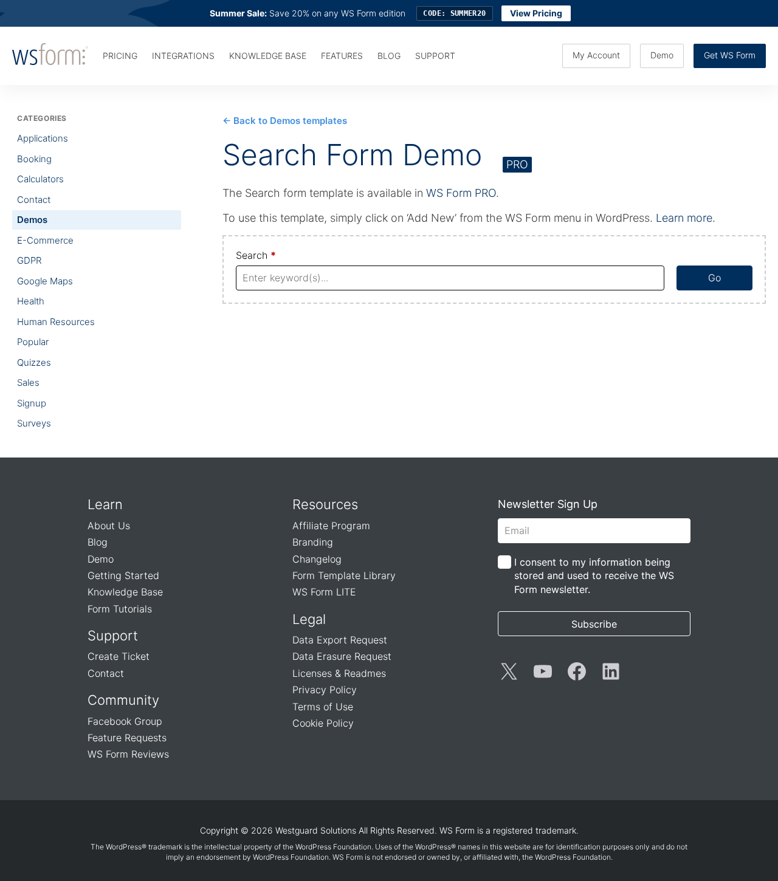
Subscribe (594, 624)
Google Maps (45, 281)
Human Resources (56, 321)
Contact (33, 199)
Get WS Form (730, 55)
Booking (34, 159)
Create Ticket (119, 656)
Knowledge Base (125, 592)
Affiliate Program (331, 525)
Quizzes (34, 362)
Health (30, 301)
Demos (32, 219)
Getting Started (123, 575)
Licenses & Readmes (339, 673)
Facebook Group (125, 721)
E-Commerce (45, 240)
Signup (31, 403)
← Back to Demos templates (284, 120)
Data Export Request (339, 640)
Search (256, 255)
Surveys (34, 423)
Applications (42, 138)
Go (714, 278)
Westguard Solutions (315, 830)
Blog (98, 542)
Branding (312, 542)
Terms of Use (322, 707)
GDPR (29, 260)
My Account (596, 55)
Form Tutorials (120, 609)
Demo (661, 55)
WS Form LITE (324, 592)
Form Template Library (344, 575)
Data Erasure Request (341, 656)
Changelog (317, 559)
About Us (109, 525)
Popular (33, 342)
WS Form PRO (461, 193)
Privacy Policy (324, 690)
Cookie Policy (323, 723)
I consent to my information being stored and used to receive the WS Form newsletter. (594, 575)
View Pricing (536, 13)
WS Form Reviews (128, 754)
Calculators (40, 179)
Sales (28, 382)
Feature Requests (127, 738)
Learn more (684, 217)
